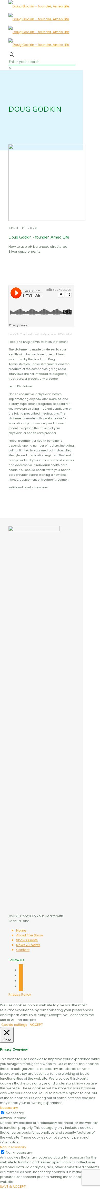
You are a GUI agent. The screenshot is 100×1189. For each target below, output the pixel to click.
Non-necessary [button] (13, 1147)
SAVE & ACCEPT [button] (13, 1186)
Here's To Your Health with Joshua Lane (32, 334)
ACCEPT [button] (36, 1024)
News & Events (28, 945)
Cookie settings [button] (14, 1024)
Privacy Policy (19, 994)
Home (21, 930)
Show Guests (27, 940)
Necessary (15, 1113)
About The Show (29, 935)
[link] (9, 67)
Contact (22, 949)
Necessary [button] (9, 1107)
